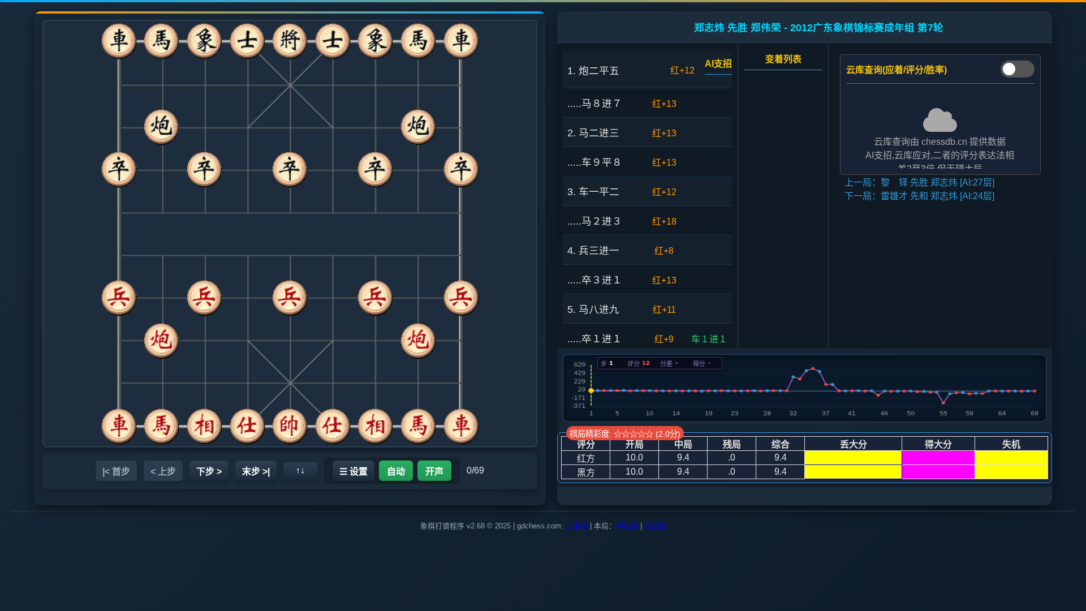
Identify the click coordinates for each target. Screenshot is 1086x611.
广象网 (577, 526)
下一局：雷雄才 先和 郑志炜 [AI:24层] (919, 196)
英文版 (655, 526)
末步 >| (256, 471)
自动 (396, 471)
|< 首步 (116, 471)
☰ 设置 (353, 471)
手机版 (627, 526)
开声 (434, 471)
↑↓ (300, 470)
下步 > (209, 471)
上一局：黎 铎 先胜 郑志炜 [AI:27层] (919, 182)
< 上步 (163, 471)
